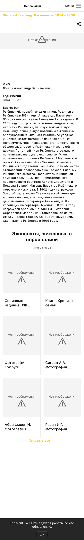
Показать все (40, 440)
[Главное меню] (78, 6)
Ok (42, 534)
